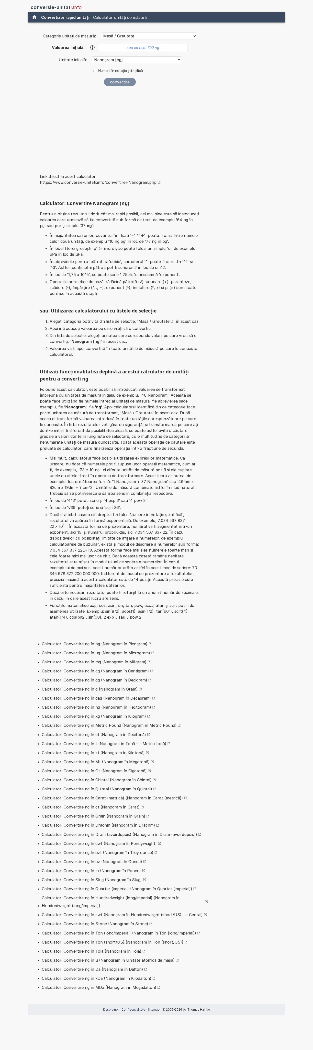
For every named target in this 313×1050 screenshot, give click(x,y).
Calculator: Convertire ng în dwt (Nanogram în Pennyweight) (99, 843)
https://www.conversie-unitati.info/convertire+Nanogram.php (98, 182)
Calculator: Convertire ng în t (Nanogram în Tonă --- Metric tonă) (104, 743)
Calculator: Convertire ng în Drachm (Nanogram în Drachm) (98, 825)
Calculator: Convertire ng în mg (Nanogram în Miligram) (94, 661)
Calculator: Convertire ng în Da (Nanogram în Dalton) (92, 969)
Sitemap (154, 1009)
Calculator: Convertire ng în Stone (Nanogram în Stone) (95, 923)
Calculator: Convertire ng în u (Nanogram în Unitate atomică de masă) (108, 960)
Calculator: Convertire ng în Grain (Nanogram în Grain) (93, 816)
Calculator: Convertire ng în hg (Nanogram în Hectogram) (96, 707)
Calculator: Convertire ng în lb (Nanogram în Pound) (91, 870)
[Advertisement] (119, 126)
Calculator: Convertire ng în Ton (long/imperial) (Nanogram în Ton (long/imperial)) (119, 933)
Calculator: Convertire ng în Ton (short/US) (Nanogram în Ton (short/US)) (112, 942)
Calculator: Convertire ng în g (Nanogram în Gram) (90, 689)
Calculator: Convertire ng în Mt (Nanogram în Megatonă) (96, 761)
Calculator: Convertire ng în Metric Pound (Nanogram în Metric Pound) (109, 725)
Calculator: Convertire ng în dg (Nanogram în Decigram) (94, 680)
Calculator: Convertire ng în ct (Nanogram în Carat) (91, 807)
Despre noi (111, 1009)
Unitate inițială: (73, 59)
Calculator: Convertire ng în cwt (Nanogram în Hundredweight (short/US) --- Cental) (122, 914)
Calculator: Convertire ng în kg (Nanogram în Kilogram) (94, 716)
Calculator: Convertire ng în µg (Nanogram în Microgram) (96, 652)
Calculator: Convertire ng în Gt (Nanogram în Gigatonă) (94, 770)
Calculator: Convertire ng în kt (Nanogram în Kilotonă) (93, 752)
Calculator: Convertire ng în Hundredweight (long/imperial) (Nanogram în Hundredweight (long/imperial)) (110, 901)
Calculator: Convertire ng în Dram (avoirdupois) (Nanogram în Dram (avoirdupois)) (119, 834)
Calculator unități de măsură (120, 17)
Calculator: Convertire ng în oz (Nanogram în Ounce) (92, 861)
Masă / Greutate (153, 321)
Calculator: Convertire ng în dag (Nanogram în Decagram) (96, 698)
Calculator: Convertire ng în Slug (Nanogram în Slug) (92, 879)
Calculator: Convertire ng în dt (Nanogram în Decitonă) (94, 734)
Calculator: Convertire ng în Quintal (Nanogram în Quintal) (97, 788)
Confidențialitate (133, 1009)
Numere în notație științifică (120, 71)
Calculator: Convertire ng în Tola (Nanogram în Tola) (91, 951)
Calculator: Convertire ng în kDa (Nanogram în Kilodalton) (96, 978)
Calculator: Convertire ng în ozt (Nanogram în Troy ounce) (97, 852)
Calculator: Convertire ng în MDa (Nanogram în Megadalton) (99, 987)
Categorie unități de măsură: (69, 36)
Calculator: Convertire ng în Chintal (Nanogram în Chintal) (97, 779)
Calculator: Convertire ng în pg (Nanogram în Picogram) (94, 643)
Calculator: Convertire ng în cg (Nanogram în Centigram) (95, 671)
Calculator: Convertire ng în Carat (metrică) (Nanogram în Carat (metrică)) (112, 798)
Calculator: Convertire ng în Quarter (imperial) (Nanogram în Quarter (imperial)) (117, 888)
